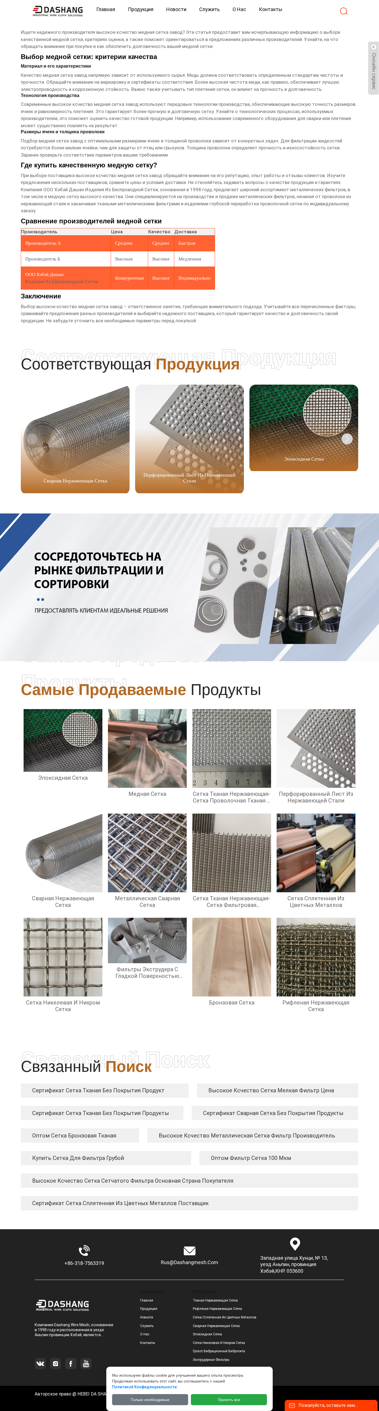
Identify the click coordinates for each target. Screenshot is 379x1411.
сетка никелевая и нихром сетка (219, 1343)
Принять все (229, 1399)
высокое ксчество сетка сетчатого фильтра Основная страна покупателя (132, 1180)
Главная (146, 1300)
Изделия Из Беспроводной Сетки (61, 281)
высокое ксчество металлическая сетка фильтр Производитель (247, 1135)
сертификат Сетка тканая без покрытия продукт (98, 1090)
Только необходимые (150, 1399)
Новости (146, 1317)
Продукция (148, 1309)
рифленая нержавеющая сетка (217, 1309)
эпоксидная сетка (207, 1334)
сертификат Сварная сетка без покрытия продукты (273, 1113)
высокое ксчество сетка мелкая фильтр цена (271, 1090)
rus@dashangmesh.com (189, 1262)
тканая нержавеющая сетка (215, 1300)
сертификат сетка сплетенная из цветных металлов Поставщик (120, 1203)
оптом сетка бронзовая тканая (74, 1135)
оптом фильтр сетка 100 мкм (251, 1158)
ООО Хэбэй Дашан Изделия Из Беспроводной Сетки (100, 189)
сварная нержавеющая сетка (216, 1326)
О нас (144, 1334)
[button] (347, 438)
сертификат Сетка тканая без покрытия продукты (100, 1113)
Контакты (147, 1343)
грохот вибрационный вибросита (219, 1351)
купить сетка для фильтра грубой (78, 1158)
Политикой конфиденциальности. (145, 1387)
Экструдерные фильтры (211, 1360)
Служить (146, 1326)
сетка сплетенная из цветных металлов (224, 1317)
